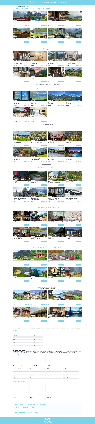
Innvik (33, 223)
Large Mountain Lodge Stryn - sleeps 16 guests (36, 142)
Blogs (61, 2)
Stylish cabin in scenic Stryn (34, 198)
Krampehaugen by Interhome (17, 142)
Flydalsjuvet (15, 377)
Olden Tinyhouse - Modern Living (52, 102)
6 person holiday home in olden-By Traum (36, 158)
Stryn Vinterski (15, 375)
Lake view (20, 350)
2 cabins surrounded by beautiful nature (18, 62)
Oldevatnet (64, 370)
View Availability (26, 25)
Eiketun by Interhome (68, 142)
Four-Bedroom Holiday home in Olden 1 (35, 238)
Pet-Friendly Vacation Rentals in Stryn (46, 164)
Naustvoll (67, 182)
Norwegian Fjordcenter (33, 377)
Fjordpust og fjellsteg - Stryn (34, 62)
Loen (33, 80)
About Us (47, 2)
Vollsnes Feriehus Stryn (51, 142)
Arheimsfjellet (48, 370)
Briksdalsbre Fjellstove (51, 238)
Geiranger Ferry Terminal (66, 375)
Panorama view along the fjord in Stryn (18, 238)
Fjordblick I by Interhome (16, 158)
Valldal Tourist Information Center (67, 377)
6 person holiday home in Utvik (34, 278)
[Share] (81, 6)
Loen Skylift (31, 368)
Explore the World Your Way (54, 2)
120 (34, 335)
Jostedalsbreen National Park (17, 368)
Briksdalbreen (32, 370)
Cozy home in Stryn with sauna (52, 158)
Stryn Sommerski (65, 368)
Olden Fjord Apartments (16, 102)
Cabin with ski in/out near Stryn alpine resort (71, 198)
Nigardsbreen (48, 377)
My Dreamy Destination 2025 (47, 421)
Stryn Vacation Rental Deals (48, 283)
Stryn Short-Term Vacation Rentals (49, 323)
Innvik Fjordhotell (68, 238)
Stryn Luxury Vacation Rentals (40, 84)
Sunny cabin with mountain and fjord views (53, 198)
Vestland (32, 24)
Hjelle (50, 24)
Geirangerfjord (32, 375)
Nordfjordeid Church (49, 375)
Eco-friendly (23, 350)
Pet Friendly (16, 350)
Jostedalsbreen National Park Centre (18, 370)
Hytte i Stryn (15, 182)
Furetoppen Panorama (33, 182)
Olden (15, 24)
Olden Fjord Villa (68, 102)
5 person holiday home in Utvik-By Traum (71, 278)
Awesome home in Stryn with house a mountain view (20, 198)
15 (34, 338)
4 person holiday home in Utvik (52, 278)
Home (44, 2)
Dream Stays (64, 2)
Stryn (14, 24)
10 (34, 339)
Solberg (68, 24)
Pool (13, 350)
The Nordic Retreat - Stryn (69, 158)
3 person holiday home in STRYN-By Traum (19, 278)
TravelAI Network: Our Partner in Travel (47, 422)
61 (34, 336)
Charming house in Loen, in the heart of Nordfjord (54, 182)
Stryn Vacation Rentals (49, 44)
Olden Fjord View (68, 62)
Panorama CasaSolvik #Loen (51, 62)
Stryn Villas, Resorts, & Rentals (52, 84)
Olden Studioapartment (34, 102)
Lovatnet (48, 368)
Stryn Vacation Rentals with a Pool (48, 124)
